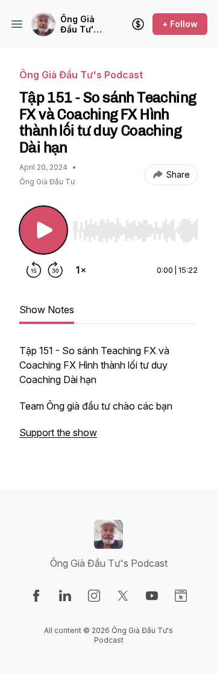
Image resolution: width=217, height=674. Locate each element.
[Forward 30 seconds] (55, 269)
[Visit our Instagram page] (94, 596)
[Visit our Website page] (181, 596)
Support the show (58, 432)
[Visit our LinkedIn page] (65, 596)
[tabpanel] (108, 397)
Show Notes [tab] (46, 310)
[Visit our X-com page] (123, 596)
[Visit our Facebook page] (36, 596)
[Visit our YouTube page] (152, 596)
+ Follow (180, 24)
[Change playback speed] (81, 269)
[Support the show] (138, 24)
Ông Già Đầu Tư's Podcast (79, 24)
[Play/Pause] (43, 230)
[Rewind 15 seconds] (33, 269)
